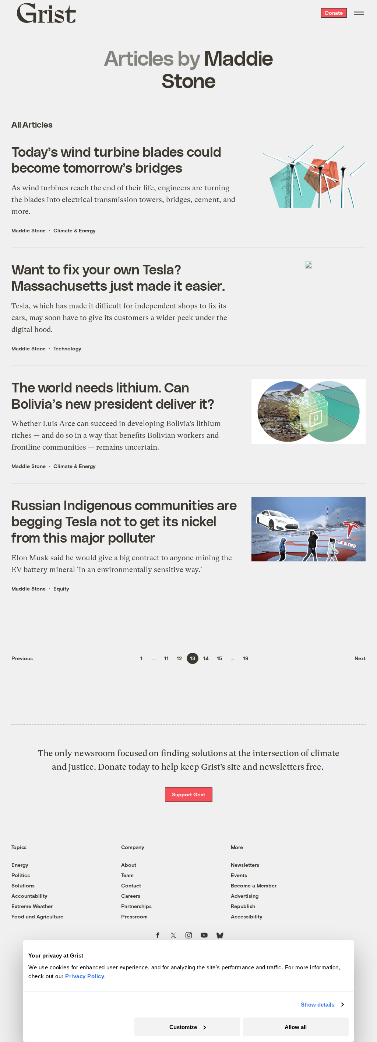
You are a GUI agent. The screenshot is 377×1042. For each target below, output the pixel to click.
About (128, 865)
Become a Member (253, 885)
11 (166, 658)
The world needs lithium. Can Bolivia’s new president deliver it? (113, 395)
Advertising (244, 896)
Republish (243, 906)
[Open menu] (359, 13)
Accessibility (247, 916)
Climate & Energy (74, 230)
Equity (61, 588)
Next (360, 658)
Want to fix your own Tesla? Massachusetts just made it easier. (118, 277)
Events (239, 875)
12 (179, 658)
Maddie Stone (28, 230)
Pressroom (134, 916)
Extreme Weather (32, 906)
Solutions (23, 885)
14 (206, 658)
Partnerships (136, 906)
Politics (20, 875)
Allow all (296, 1027)
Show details (317, 1004)
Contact (131, 885)
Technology (67, 348)
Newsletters (245, 865)
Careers (130, 896)
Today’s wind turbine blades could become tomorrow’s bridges (116, 159)
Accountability (29, 896)
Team (127, 875)
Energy (19, 865)
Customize (183, 1027)
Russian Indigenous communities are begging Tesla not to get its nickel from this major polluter (124, 520)
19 (246, 658)
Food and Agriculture (37, 916)
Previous (22, 658)
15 (219, 658)
